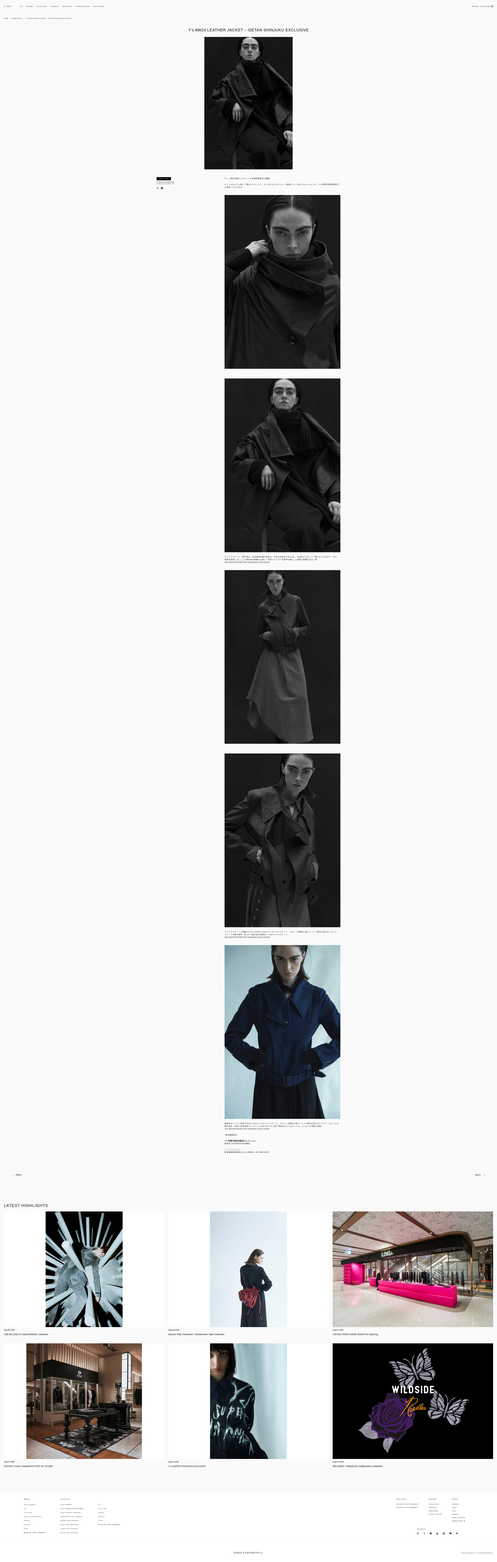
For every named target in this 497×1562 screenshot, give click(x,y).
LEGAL (454, 1507)
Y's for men (28, 1512)
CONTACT (455, 1504)
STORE (171, 182)
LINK (454, 1511)
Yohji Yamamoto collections (70, 1512)
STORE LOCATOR (83, 6)
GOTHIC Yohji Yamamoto (69, 1520)
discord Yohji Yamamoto (32, 1516)
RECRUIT (455, 1514)
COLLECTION (41, 6)
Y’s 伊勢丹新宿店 (232, 1149)
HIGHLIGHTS (67, 6)
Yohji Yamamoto (30, 1504)
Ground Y (27, 1524)
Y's (25, 1508)
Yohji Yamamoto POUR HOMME (71, 1508)
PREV (19, 1175)
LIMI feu (27, 1520)
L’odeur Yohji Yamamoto (69, 1528)
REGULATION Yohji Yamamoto (71, 1516)
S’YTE (26, 1528)
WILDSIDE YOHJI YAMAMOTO (35, 1532)
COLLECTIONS (164, 182)
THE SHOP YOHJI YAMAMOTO (407, 1504)
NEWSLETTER (457, 1521)
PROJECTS (54, 6)
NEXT (478, 1175)
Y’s (158, 182)
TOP (21, 6)
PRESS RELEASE (458, 1517)
